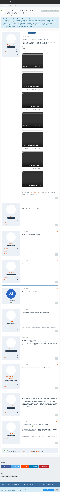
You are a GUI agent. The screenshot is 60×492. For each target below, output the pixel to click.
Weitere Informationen (48, 489)
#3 (57, 231)
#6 (57, 309)
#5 (57, 288)
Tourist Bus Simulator (27, 451)
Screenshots (5, 476)
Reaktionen (6, 49)
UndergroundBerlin (13, 15)
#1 (57, 33)
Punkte (5, 51)
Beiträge (5, 53)
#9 (57, 394)
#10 (57, 421)
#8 (57, 364)
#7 (57, 337)
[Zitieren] (56, 198)
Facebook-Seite (35, 192)
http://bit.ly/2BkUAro (46, 251)
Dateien (5, 54)
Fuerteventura (13, 476)
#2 (57, 204)
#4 (57, 261)
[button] (6, 466)
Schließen (57, 489)
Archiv (37, 451)
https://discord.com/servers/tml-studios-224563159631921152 (18, 26)
